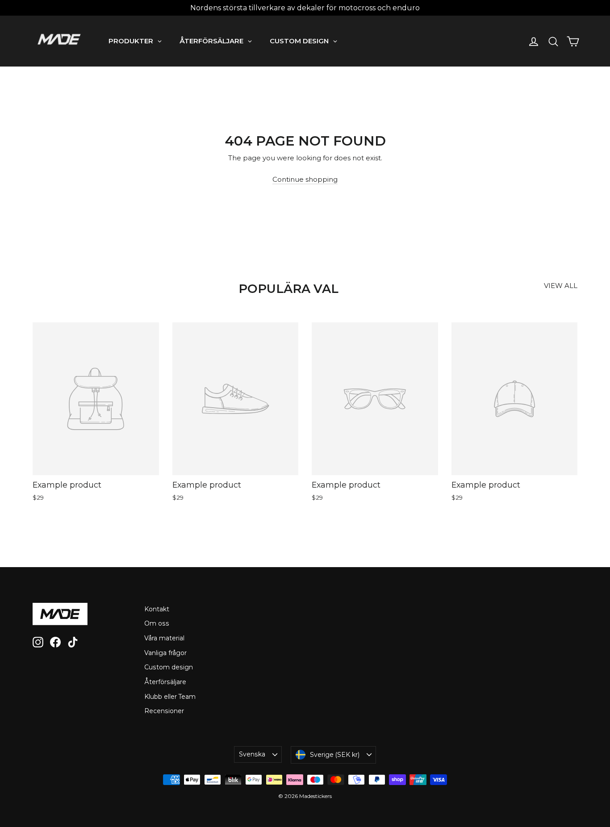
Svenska (252, 754)
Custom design (168, 667)
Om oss (156, 623)
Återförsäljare (165, 682)
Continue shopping (305, 179)
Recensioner (164, 711)
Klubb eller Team (170, 697)
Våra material (164, 638)
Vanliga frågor (165, 653)
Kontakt (156, 609)
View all (560, 285)
